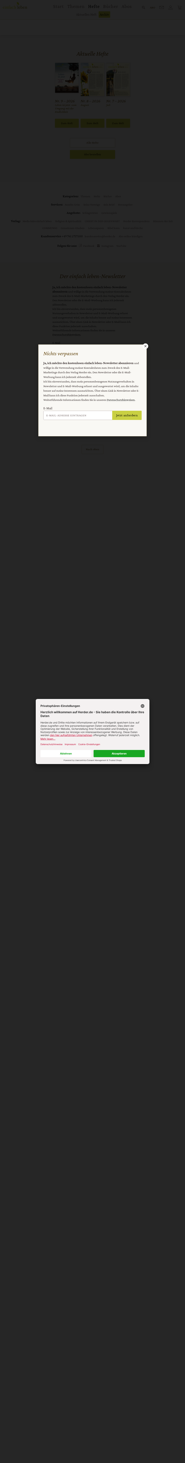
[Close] (145, 346)
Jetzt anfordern (127, 415)
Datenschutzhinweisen (121, 400)
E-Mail (47, 408)
